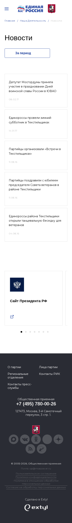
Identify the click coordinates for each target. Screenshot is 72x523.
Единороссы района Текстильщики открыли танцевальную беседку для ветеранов (35, 220)
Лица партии (48, 367)
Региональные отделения (18, 375)
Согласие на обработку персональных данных (36, 487)
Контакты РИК (49, 374)
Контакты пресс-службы (20, 386)
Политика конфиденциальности (36, 477)
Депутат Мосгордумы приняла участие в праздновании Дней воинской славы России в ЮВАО (32, 86)
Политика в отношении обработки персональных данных (36, 482)
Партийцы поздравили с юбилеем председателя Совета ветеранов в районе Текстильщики (34, 185)
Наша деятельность (33, 20)
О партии (14, 367)
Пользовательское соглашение (36, 473)
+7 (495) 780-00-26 (36, 403)
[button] (21, 332)
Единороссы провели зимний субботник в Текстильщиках (30, 120)
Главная (10, 20)
